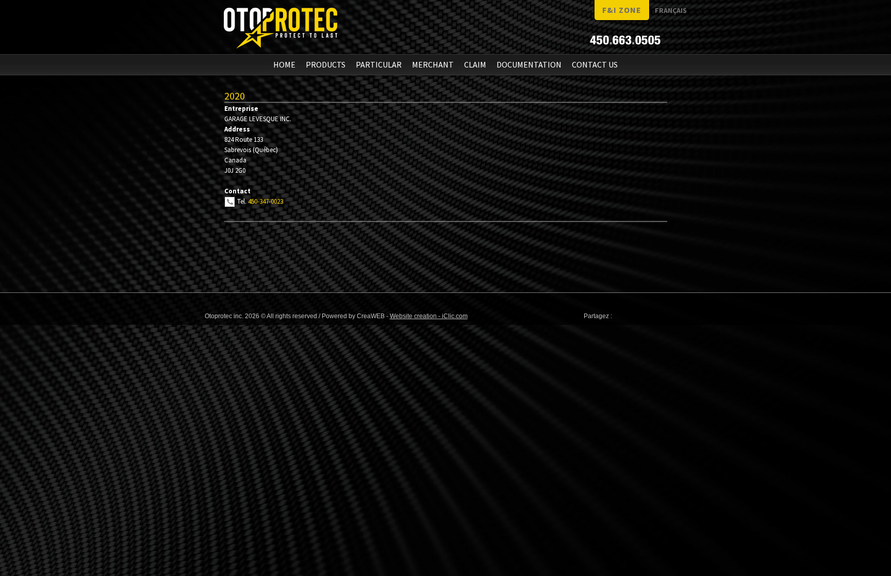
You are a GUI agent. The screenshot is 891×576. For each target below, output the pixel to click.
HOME (284, 64)
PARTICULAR (379, 64)
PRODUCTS (325, 64)
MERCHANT (433, 64)
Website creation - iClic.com (429, 316)
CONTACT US (595, 64)
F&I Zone (621, 10)
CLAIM (475, 64)
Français (671, 10)
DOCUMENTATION (529, 64)
